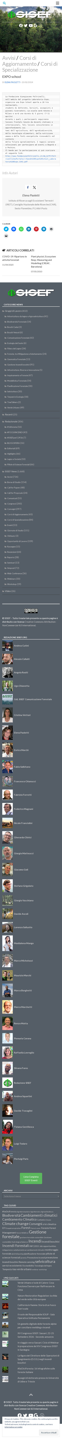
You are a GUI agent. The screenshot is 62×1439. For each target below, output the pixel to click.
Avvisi (8, 58)
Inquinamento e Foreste (17, 375)
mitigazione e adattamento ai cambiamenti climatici (23, 1250)
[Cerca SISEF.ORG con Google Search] (35, 25)
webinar (35, 1269)
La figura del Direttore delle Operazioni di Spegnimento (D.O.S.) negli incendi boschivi (38, 1359)
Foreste (45, 1228)
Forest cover (36, 1228)
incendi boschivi (50, 1241)
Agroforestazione (23, 1212)
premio (24, 1258)
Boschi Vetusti (13, 332)
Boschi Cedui (13, 327)
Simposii (11, 568)
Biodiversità (11, 1215)
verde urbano (24, 1269)
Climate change (15, 1223)
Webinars (11, 579)
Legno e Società (14, 459)
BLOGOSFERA (13, 443)
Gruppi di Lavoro (13, 311)
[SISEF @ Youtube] (30, 25)
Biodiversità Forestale (16, 322)
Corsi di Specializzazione (29, 67)
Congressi (11, 504)
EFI (4, 1228)
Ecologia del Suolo (15, 343)
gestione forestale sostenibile (31, 1237)
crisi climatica (49, 1224)
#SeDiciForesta (9, 1211)
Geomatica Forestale (16, 359)
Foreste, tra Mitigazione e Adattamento (24, 354)
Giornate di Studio (15, 530)
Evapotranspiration (13, 1228)
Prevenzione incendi (36, 1257)
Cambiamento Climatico (19, 1219)
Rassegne (11, 546)
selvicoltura (45, 1261)
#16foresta (12, 427)
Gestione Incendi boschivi (18, 364)
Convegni (11, 509)
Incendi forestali (15, 1245)
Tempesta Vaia (9, 1269)
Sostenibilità (28, 1265)
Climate (48, 1220)
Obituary (11, 536)
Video (8, 591)
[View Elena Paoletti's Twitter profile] (34, 187)
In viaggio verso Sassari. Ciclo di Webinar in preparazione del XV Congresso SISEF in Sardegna (38, 1346)
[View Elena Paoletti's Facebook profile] (27, 187)
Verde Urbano (13, 407)
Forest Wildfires (22, 1233)
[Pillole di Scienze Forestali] (40, 25)
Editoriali (11, 448)
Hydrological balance (20, 1242)
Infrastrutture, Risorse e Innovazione (23, 370)
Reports (10, 557)
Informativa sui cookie (13, 1427)
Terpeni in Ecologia (15, 397)
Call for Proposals (15, 493)
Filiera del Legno (14, 348)
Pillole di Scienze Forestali (18, 464)
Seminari (11, 563)
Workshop (12, 584)
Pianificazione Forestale (17, 386)
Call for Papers (13, 487)
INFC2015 (34, 1246)
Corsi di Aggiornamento (19, 61)
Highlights (11, 454)
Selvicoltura (12, 391)
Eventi (10, 525)
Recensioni (12, 552)
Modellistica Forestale (17, 381)
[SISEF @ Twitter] (26, 25)
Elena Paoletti (12, 82)
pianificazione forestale (34, 1253)
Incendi (34, 1241)
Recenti (9, 414)
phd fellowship (17, 1254)
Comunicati (12, 498)
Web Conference (14, 573)
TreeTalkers (12, 402)
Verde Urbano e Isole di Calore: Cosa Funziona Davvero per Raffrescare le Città (36, 1286)
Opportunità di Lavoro (17, 541)
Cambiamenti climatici (39, 1215)
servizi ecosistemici (12, 1265)
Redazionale (11, 421)
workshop (43, 1269)
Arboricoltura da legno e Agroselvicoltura (25, 316)
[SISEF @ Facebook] (21, 25)
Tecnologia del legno (43, 1265)
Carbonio (41, 1220)
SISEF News (11, 471)
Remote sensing (27, 1262)
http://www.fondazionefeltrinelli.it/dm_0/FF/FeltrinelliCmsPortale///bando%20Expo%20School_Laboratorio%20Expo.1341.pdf (30, 159)
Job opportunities (47, 1246)
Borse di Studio (14, 482)
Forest (25, 1227)
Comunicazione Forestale (18, 338)
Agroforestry (35, 1212)
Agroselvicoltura (47, 1212)
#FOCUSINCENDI (15, 432)
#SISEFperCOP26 (15, 437)
